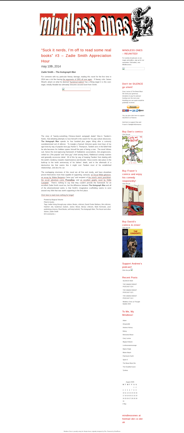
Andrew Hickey (128, 327)
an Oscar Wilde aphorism (101, 175)
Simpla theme (87, 431)
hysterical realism (61, 207)
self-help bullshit (74, 209)
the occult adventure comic (57, 180)
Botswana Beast (128, 334)
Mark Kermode (100, 207)
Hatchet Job (48, 207)
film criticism (106, 204)
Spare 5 (125, 359)
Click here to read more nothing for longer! (57, 195)
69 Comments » (49, 214)
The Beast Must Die (129, 363)
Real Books (62, 209)
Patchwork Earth (128, 356)
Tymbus (125, 370)
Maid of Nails (127, 349)
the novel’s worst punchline (99, 177)
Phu (105, 431)
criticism (81, 204)
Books (75, 204)
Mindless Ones (97, 23)
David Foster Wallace (93, 204)
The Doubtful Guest (129, 367)
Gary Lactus (127, 338)
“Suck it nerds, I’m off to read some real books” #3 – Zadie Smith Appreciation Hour (76, 55)
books (52, 202)
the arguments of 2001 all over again (77, 79)
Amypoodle (126, 324)
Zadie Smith (54, 211)
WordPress (117, 431)
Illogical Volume (128, 342)
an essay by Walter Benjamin (53, 177)
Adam (124, 320)
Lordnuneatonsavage (130, 345)
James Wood (75, 207)
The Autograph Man (88, 209)
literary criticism (87, 207)
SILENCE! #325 (128, 281)
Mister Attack (127, 352)
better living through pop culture (60, 204)
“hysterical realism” (77, 82)
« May (124, 404)
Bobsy (125, 331)
